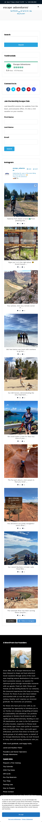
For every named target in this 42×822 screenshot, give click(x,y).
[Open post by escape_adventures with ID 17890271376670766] (21, 374)
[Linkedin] (24, 89)
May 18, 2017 (21, 14)
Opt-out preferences (14, 819)
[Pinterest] (29, 89)
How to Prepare (9, 788)
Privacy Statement (27, 819)
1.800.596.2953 (32, 2)
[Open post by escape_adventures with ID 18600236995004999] (21, 548)
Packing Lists (8, 784)
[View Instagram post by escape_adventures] (36, 214)
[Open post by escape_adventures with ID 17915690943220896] (21, 504)
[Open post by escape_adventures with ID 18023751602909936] (21, 200)
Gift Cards (6, 774)
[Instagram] (34, 89)
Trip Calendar (8, 766)
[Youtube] (18, 89)
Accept (21, 814)
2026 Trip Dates (9, 770)
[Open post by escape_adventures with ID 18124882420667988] (21, 592)
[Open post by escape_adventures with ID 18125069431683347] (21, 417)
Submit (9, 149)
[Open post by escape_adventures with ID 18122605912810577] (21, 243)
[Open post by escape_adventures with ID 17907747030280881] (21, 461)
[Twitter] (13, 89)
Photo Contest (8, 792)
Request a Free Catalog (12, 763)
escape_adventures (21, 186)
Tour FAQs (6, 781)
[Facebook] (8, 89)
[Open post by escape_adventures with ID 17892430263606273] (21, 287)
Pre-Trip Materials (10, 777)
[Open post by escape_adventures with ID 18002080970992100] (21, 330)
